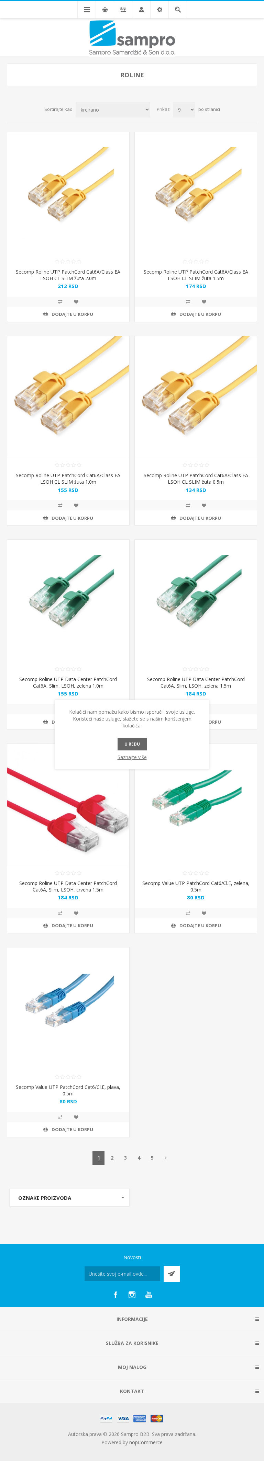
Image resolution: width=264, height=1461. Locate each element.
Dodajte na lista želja (76, 302)
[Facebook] (115, 1294)
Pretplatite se (172, 1274)
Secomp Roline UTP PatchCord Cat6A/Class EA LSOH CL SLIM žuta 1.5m (196, 274)
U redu (132, 744)
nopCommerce (146, 1442)
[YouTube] (148, 1294)
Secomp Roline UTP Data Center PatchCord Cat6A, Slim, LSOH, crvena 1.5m (68, 886)
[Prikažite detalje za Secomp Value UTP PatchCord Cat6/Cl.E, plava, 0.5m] (68, 1008)
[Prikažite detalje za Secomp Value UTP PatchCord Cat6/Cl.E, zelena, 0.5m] (196, 804)
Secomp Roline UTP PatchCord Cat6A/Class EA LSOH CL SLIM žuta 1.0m (68, 478)
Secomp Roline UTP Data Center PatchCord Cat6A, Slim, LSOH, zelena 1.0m (68, 682)
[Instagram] (132, 1294)
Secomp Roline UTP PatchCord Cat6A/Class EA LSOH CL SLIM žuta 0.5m (196, 478)
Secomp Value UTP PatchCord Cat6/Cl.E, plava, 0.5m (68, 1090)
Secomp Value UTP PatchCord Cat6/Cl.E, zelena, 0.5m (196, 886)
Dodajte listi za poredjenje (60, 302)
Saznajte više (132, 757)
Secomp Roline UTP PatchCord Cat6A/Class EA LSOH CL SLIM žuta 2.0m (68, 274)
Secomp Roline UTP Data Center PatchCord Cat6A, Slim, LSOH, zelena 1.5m (196, 682)
